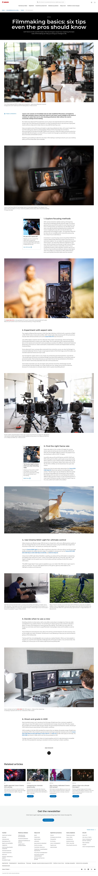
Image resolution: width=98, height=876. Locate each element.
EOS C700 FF (45, 733)
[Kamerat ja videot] (27, 5)
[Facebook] (81, 869)
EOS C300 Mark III (37, 552)
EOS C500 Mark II (27, 552)
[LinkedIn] (88, 869)
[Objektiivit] (34, 5)
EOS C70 (54, 733)
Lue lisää (8, 794)
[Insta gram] (85, 869)
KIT (5, 783)
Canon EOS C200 (70, 551)
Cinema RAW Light (32, 549)
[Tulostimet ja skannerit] (47, 5)
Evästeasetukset (6, 865)
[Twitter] (91, 869)
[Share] (49, 753)
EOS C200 (19, 709)
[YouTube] (94, 869)
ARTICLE (49, 17)
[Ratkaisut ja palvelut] (58, 5)
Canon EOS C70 (10, 320)
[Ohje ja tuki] (66, 5)
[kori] (95, 2)
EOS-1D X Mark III (53, 552)
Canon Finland (5, 869)
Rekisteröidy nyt (48, 820)
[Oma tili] (91, 2)
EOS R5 (44, 552)
